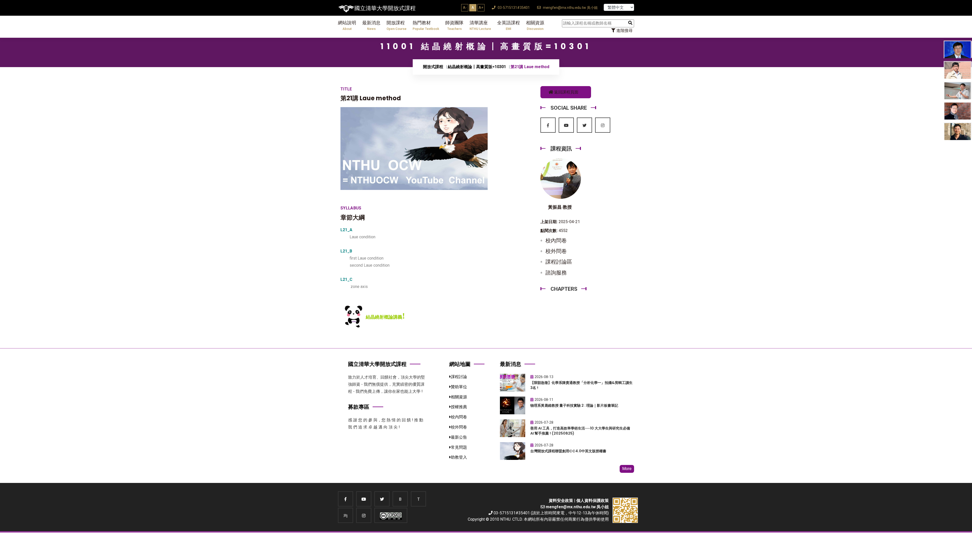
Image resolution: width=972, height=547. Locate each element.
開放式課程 (433, 66)
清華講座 (480, 25)
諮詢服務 (556, 273)
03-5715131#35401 (513, 8)
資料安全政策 (561, 500)
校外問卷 (556, 251)
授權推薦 (459, 406)
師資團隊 (454, 25)
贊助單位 (459, 386)
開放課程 (397, 25)
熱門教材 (426, 25)
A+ (481, 8)
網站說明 (347, 25)
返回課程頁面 (565, 92)
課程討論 (459, 376)
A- (465, 8)
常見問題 (459, 447)
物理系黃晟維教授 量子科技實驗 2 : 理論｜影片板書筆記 (574, 405)
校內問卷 (556, 241)
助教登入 (459, 457)
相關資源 (535, 25)
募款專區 (358, 407)
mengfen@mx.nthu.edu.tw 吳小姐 (570, 8)
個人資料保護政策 (592, 500)
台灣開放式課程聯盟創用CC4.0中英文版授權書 (568, 451)
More (627, 468)
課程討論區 (558, 262)
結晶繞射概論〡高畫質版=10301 (477, 66)
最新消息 (371, 25)
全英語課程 (508, 25)
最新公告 (459, 437)
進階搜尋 (624, 30)
